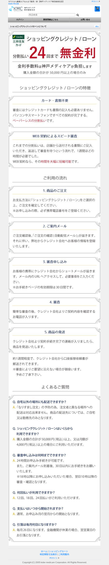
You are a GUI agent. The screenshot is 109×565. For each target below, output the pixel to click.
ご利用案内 (63, 554)
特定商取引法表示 (48, 554)
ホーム (44, 551)
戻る (97, 26)
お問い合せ (85, 19)
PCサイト (95, 1)
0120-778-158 (13, 4)
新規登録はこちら (50, 19)
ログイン (20, 19)
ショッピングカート (97, 9)
